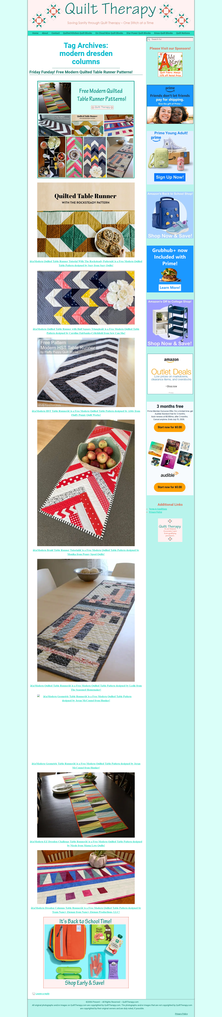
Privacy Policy (155, 512)
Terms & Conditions (158, 509)
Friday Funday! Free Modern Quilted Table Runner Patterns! (81, 72)
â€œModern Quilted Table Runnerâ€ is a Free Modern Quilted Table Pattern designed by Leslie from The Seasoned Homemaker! (86, 687)
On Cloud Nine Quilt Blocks (109, 33)
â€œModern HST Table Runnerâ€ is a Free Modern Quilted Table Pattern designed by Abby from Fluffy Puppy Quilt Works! (86, 413)
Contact (56, 33)
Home (35, 33)
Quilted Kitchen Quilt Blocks (77, 33)
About (45, 33)
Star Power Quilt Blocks (138, 33)
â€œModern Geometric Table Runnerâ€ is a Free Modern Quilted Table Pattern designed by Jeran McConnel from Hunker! (86, 765)
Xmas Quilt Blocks (163, 33)
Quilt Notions (183, 33)
